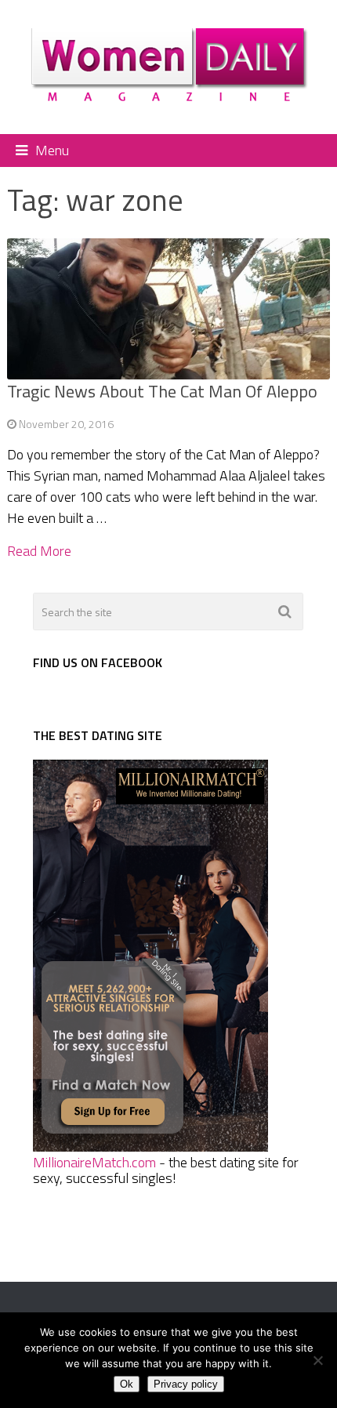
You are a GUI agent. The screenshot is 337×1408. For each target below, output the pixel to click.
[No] (317, 1360)
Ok (126, 1384)
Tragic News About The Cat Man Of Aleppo (162, 391)
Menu (52, 150)
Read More (39, 551)
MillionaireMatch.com (94, 1162)
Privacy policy (186, 1384)
